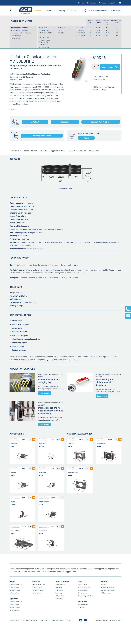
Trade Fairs (81, 607)
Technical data (15, 151)
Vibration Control (15, 590)
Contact (102, 3)
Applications (14, 598)
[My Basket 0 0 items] (119, 3)
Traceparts (64, 122)
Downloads (91, 3)
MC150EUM (61, 27)
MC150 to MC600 (44, 30)
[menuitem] (37, 10)
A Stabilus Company (107, 587)
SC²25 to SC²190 (44, 47)
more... (12, 109)
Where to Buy (82, 584)
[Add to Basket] (33, 439)
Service (81, 3)
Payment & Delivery (58, 620)
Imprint (69, 620)
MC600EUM (61, 33)
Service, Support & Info (85, 596)
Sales (80, 581)
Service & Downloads (62, 581)
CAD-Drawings (60, 584)
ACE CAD (35, 122)
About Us (104, 584)
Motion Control (14, 587)
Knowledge (58, 593)
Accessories (94, 151)
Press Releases (83, 604)
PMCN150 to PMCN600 (46, 37)
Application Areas (58, 151)
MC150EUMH (80, 30)
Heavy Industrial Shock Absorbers (21, 33)
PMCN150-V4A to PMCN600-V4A (44, 41)
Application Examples (77, 151)
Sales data (44, 151)
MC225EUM (61, 30)
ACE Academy (59, 596)
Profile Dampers (16, 36)
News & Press (82, 601)
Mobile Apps (59, 590)
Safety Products (14, 593)
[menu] (49, 10)
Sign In (112, 3)
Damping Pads (15, 38)
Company (104, 581)
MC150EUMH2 (80, 33)
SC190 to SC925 (44, 45)
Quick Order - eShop (84, 587)
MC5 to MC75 (43, 27)
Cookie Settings (14, 620)
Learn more (44, 393)
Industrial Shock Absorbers (19, 30)
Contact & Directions (107, 590)
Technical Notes (30, 151)
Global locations (106, 593)
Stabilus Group (116, 10)
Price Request (82, 590)
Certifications (59, 598)
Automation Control (16, 584)
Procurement (82, 593)
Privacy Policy (44, 620)
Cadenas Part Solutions (100, 122)
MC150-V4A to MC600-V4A (46, 34)
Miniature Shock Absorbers (19, 27)
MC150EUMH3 (80, 35)
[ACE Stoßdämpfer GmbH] (25, 10)
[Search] (84, 10)
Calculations (36, 581)
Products (12, 581)
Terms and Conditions (30, 620)
